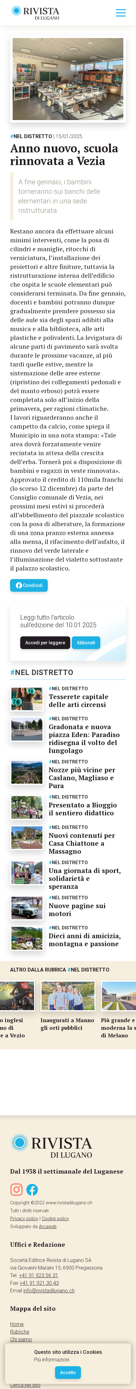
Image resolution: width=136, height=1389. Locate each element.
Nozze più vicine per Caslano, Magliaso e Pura (82, 777)
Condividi (29, 585)
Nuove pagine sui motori (77, 909)
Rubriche (19, 1332)
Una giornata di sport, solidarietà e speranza (85, 878)
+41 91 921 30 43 (39, 1283)
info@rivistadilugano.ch (49, 1291)
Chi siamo (21, 1339)
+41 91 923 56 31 (38, 1275)
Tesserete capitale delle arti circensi (78, 700)
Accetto (68, 1372)
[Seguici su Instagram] (16, 1190)
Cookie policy (55, 1218)
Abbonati (86, 642)
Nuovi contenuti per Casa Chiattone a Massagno (82, 843)
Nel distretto (31, 136)
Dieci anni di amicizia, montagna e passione (85, 939)
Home (17, 1324)
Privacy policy (24, 1218)
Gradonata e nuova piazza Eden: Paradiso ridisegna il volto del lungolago (84, 738)
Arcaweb (48, 1226)
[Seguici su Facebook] (32, 1190)
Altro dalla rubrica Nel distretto (59, 970)
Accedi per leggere (45, 642)
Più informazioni (51, 1360)
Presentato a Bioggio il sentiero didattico (83, 808)
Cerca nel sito (25, 1385)
